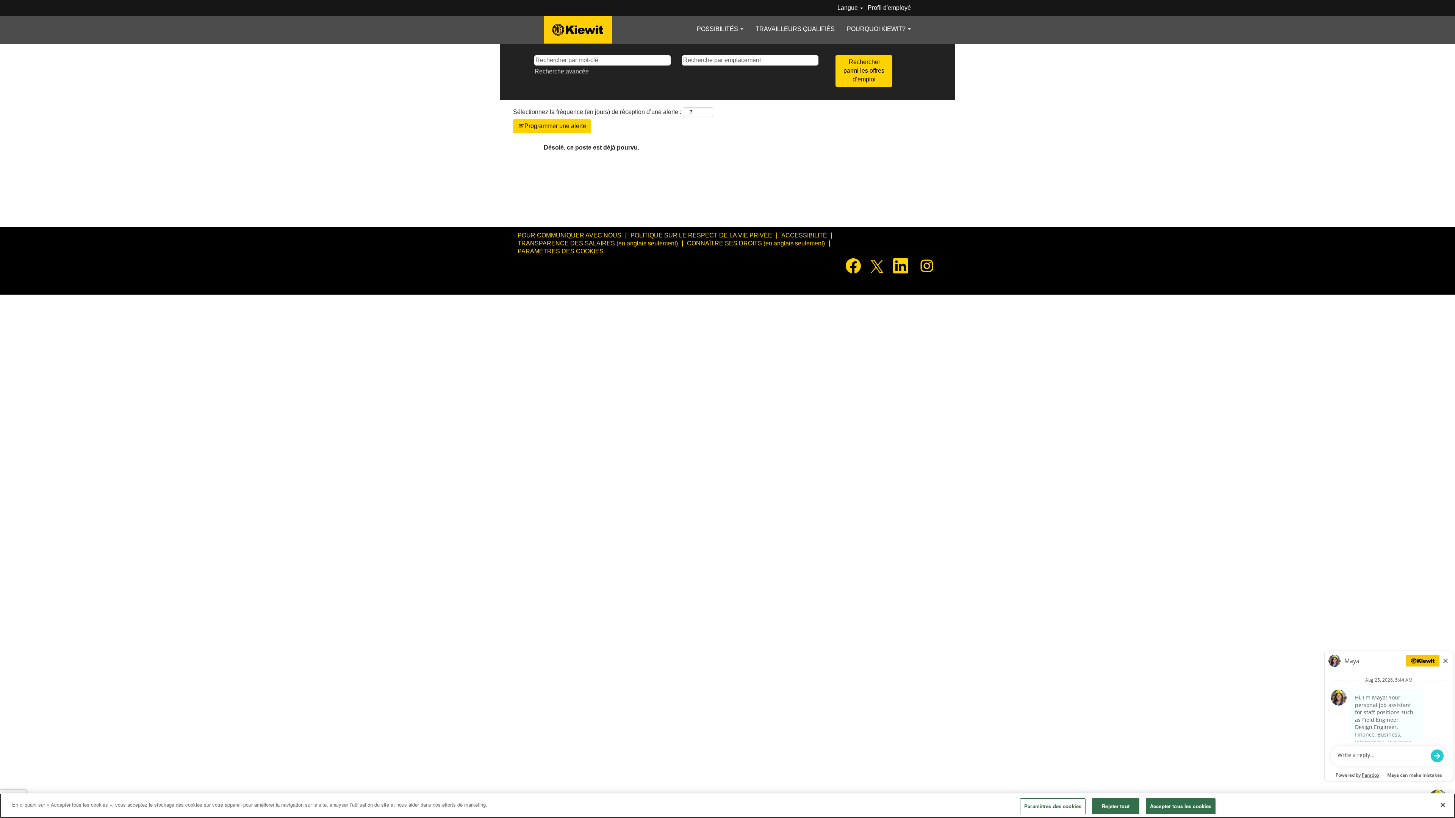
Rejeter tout (1116, 806)
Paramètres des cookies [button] (561, 251)
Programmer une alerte (554, 126)
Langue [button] (848, 8)
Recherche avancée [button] (562, 71)
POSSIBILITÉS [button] (718, 29)
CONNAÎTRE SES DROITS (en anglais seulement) (756, 243)
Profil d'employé (889, 8)
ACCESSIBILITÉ (804, 235)
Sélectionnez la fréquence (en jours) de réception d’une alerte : (597, 112)
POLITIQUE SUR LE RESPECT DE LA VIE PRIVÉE (701, 235)
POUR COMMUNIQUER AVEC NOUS (569, 235)
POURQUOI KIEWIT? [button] (877, 29)
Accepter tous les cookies (1180, 806)
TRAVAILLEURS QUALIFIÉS (795, 29)
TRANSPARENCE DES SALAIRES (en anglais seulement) (598, 243)
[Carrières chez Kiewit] (578, 30)
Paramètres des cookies (1052, 806)
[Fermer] (1443, 804)
